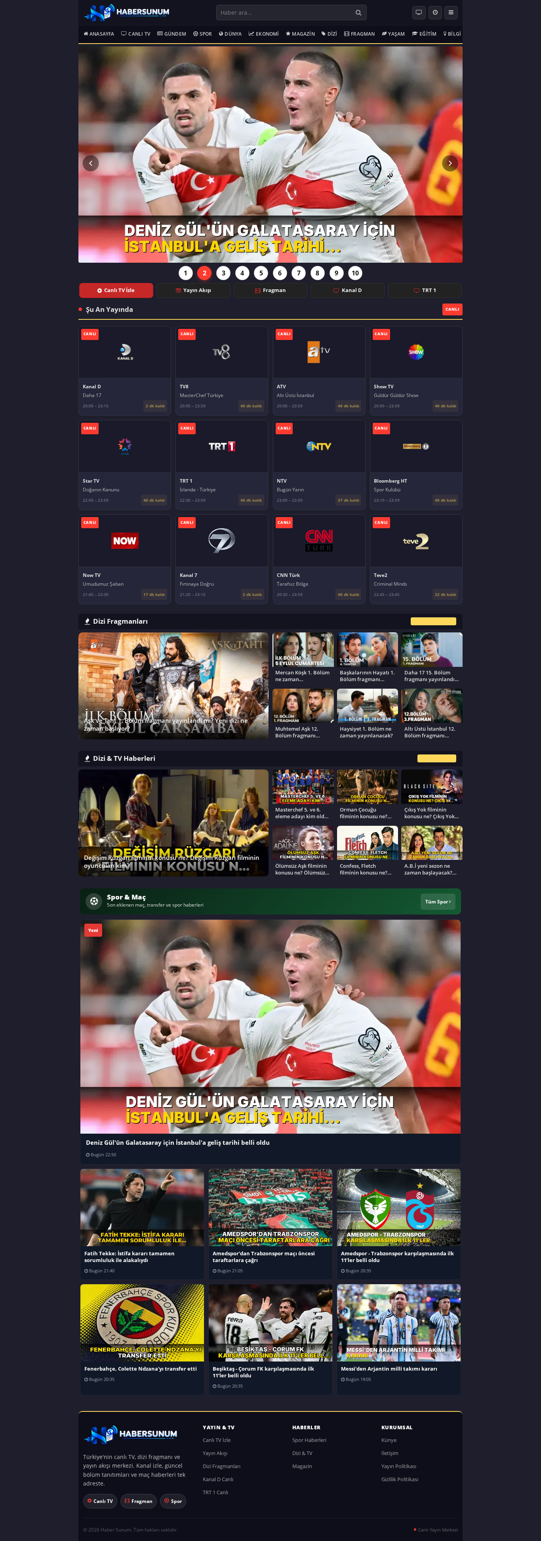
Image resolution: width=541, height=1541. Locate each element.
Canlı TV (139, 34)
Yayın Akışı (197, 290)
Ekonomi (267, 34)
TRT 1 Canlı (215, 1492)
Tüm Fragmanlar (433, 621)
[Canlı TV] (419, 12)
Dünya (233, 34)
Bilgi (454, 34)
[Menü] (451, 12)
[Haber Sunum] (126, 12)
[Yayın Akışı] (435, 12)
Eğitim (427, 34)
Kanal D (352, 290)
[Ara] (358, 12)
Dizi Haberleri (437, 758)
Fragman (363, 34)
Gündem (175, 34)
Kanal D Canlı (218, 1479)
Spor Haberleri (309, 1440)
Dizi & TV (302, 1453)
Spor (206, 34)
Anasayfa (102, 34)
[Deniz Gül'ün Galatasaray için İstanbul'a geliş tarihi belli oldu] (270, 154)
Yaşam (396, 34)
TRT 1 (429, 290)
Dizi (332, 34)
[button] (90, 163)
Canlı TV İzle (119, 290)
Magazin (303, 34)
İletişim (389, 1453)
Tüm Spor (437, 901)
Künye (388, 1440)
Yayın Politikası (398, 1466)
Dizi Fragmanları (221, 1466)
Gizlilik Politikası (399, 1479)
